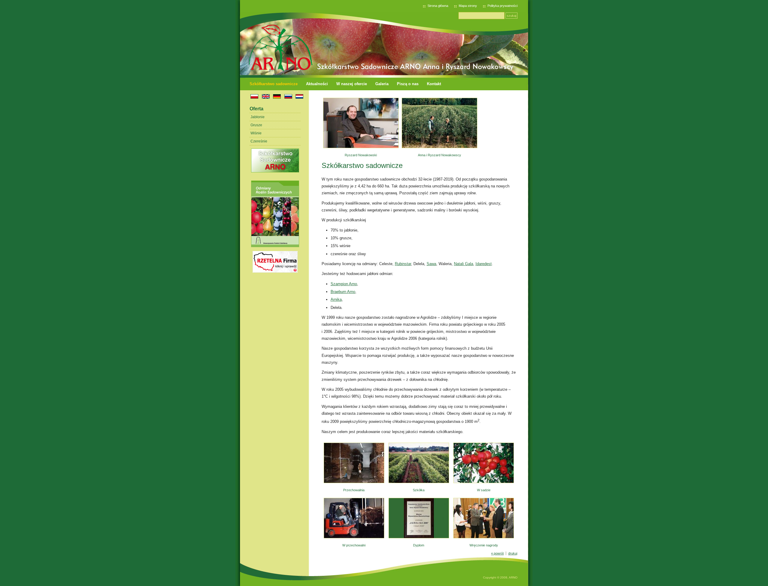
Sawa (431, 264)
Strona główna (438, 5)
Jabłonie (257, 117)
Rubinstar (403, 264)
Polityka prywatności (503, 5)
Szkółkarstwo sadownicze (274, 84)
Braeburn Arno (343, 291)
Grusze (256, 125)
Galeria (381, 84)
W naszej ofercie (351, 84)
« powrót (497, 553)
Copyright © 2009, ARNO (500, 577)
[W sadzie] (483, 482)
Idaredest (484, 264)
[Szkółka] (418, 482)
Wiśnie (256, 133)
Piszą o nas (407, 84)
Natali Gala (463, 264)
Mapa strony (468, 5)
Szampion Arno (344, 284)
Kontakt (434, 84)
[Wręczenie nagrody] (483, 537)
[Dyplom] (418, 537)
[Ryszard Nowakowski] (361, 147)
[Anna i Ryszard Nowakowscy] (439, 147)
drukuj (512, 553)
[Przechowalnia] (354, 482)
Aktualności (317, 84)
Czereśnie (258, 141)
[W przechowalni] (354, 537)
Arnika (336, 299)
